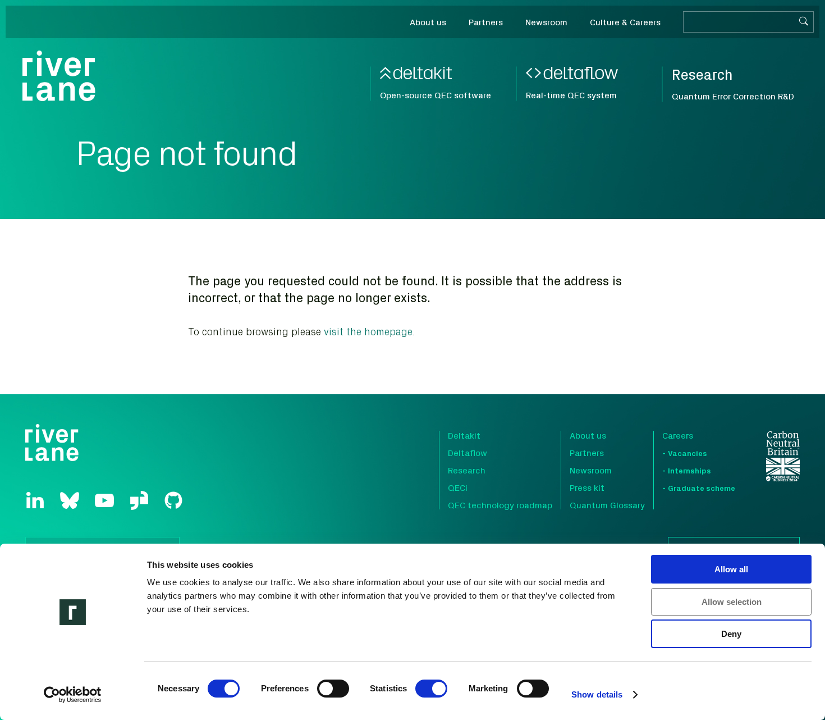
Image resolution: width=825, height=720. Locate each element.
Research (466, 470)
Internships (689, 470)
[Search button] (803, 22)
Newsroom (591, 470)
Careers (677, 435)
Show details (596, 694)
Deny (731, 634)
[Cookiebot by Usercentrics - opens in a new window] (73, 694)
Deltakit (464, 435)
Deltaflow (467, 452)
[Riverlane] (58, 76)
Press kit (587, 487)
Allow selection (732, 602)
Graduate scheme (701, 487)
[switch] (333, 689)
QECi (457, 487)
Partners (587, 452)
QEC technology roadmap (500, 505)
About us (588, 435)
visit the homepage (368, 331)
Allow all (731, 569)
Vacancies (687, 453)
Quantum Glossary (607, 505)
